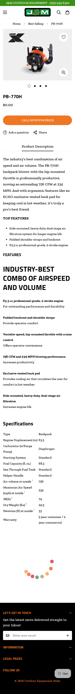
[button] (67, 12)
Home (16, 23)
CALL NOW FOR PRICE (38, 120)
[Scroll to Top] (42, 673)
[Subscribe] (67, 635)
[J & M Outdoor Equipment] (38, 12)
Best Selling (35, 23)
